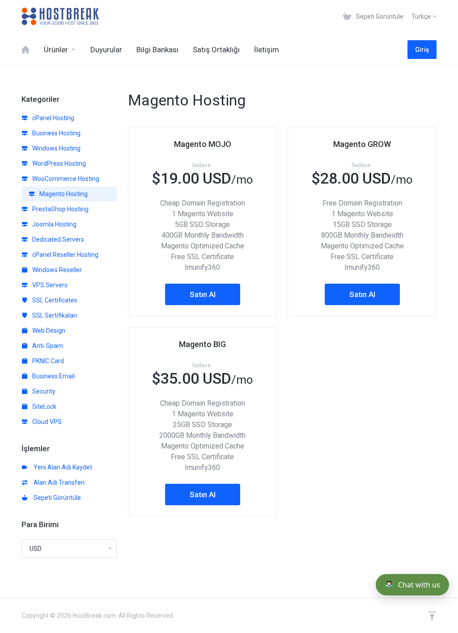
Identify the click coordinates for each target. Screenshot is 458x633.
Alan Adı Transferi (58, 482)
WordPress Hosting (58, 163)
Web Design (48, 330)
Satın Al (203, 294)
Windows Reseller (56, 269)
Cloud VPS (46, 421)
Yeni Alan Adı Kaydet (61, 467)
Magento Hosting (63, 193)
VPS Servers (49, 285)
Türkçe (421, 16)
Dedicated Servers (57, 239)
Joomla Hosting (53, 224)
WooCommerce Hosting (65, 178)
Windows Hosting (56, 148)
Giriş (422, 49)
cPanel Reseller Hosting (64, 254)
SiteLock (43, 406)
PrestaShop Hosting (60, 209)
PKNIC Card (47, 361)
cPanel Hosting (52, 118)
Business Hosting (56, 133)
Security (43, 391)
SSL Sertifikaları (54, 315)
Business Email (53, 376)
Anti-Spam (47, 345)
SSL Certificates (54, 300)
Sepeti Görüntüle (56, 497)
